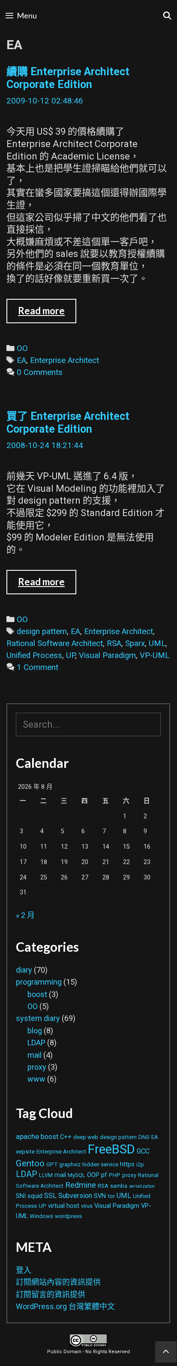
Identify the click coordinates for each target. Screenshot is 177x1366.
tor (111, 1196)
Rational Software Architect (54, 643)
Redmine (80, 1184)
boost (37, 994)
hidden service (100, 1164)
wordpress (68, 1216)
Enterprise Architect (64, 360)
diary (24, 969)
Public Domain (64, 1351)
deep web (85, 1137)
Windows (41, 1216)
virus (87, 1206)
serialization (142, 1186)
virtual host (63, 1206)
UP (70, 655)
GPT (51, 1164)
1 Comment (37, 667)
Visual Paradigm (107, 655)
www (36, 1078)
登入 (23, 1270)
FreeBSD (111, 1149)
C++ (66, 1137)
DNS (144, 1137)
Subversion (75, 1196)
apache (27, 1136)
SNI (21, 1196)
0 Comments (40, 372)
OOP (93, 1175)
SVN (100, 1196)
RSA (114, 643)
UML (157, 643)
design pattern (42, 631)
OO (22, 348)
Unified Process (34, 655)
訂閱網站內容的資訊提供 (58, 1281)
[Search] (167, 15)
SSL (50, 1196)
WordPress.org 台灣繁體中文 (65, 1306)
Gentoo (30, 1163)
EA (21, 360)
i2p (140, 1164)
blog (34, 1030)
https (127, 1164)
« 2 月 (25, 915)
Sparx (135, 643)
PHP (114, 1175)
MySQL (76, 1175)
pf (104, 1175)
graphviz (70, 1164)
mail (34, 1054)
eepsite (25, 1151)
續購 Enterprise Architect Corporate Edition (67, 78)
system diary (38, 1018)
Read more (47, 313)
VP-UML (154, 655)
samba (118, 1186)
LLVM (46, 1175)
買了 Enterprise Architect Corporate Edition (67, 422)
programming (39, 981)
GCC (143, 1151)
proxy (36, 1066)
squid (34, 1196)
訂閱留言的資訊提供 (50, 1294)
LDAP (36, 1042)
